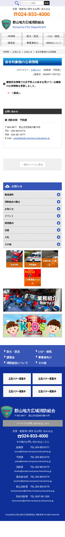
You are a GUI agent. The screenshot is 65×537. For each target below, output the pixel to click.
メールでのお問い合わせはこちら (32, 423)
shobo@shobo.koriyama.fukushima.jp (32, 471)
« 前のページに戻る (32, 164)
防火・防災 (13, 351)
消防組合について (17, 363)
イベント (9, 215)
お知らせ (17, 51)
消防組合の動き (12, 201)
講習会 (11, 357)
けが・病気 (45, 351)
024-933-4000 (34, 14)
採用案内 (9, 222)
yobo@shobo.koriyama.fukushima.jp (31, 138)
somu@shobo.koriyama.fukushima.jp (33, 451)
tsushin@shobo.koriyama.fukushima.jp (33, 480)
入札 (7, 237)
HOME (6, 51)
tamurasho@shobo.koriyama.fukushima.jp (33, 500)
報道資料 (9, 194)
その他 (8, 244)
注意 (7, 230)
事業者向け (45, 357)
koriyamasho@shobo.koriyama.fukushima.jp (33, 490)
